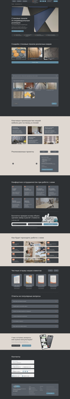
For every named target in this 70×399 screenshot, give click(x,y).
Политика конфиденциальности (50, 386)
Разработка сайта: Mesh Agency (50, 387)
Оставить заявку (35, 62)
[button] (16, 288)
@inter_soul (16, 376)
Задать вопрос (50, 393)
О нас (40, 387)
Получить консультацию (27, 345)
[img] (40, 1)
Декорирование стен (31, 391)
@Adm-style (26, 376)
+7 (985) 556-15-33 (27, 367)
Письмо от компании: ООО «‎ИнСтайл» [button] (29, 285)
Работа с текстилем (31, 392)
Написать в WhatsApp (16, 345)
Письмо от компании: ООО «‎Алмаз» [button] (16, 285)
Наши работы (41, 386)
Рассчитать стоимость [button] (17, 31)
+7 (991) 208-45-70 (49, 0)
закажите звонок (49, 1)
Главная (30, 386)
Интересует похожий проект (47, 169)
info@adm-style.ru (16, 371)
